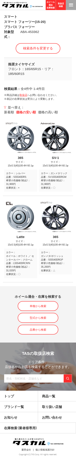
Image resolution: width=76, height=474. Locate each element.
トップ (9, 396)
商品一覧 (48, 396)
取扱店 (23, 95)
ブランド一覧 (14, 407)
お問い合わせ (52, 417)
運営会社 (26, 449)
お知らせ (10, 417)
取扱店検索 (61, 4)
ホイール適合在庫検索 (51, 5)
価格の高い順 (48, 112)
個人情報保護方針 (45, 449)
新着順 (9, 112)
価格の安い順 (26, 112)
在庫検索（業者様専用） (20, 428)
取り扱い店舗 (52, 407)
